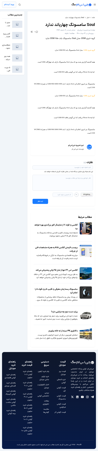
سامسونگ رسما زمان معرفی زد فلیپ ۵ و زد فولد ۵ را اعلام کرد (56, 291)
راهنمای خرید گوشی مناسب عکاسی (11, 402)
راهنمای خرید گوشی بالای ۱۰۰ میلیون (26, 430)
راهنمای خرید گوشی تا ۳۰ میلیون (27, 397)
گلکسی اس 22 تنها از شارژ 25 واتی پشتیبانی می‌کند (57, 270)
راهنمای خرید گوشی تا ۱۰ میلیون (27, 374)
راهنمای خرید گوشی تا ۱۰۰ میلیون (27, 419)
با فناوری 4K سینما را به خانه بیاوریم (63, 330)
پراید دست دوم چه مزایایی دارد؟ (64, 311)
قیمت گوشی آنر (60, 412)
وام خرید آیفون (43, 371)
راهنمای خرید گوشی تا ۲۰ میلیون (27, 385)
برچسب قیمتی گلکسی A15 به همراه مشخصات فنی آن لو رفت (56, 249)
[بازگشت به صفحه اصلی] (81, 4)
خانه (93, 17)
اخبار (88, 17)
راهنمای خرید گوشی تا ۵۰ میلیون (27, 408)
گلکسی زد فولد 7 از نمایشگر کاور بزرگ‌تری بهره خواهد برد (56, 226)
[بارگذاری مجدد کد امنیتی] (77, 195)
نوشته (86, 30)
